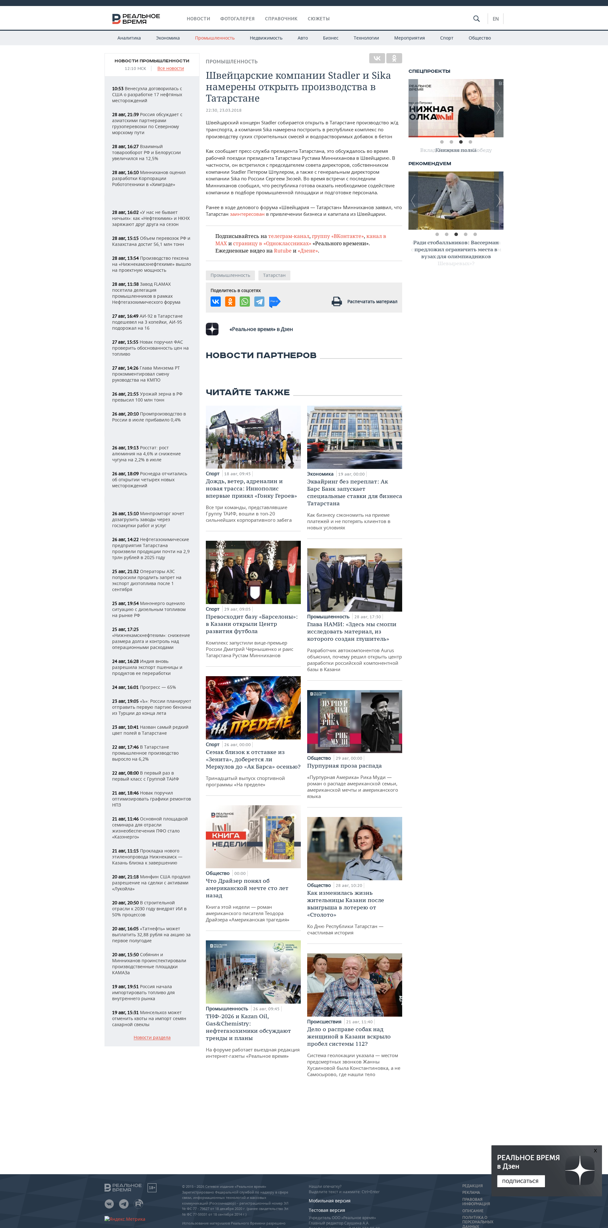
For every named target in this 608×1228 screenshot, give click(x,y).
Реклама (471, 1192)
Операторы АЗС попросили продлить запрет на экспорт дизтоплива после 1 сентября (146, 580)
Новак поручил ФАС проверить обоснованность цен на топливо (150, 348)
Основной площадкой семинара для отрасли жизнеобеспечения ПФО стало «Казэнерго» (150, 828)
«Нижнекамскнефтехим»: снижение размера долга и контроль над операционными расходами (151, 638)
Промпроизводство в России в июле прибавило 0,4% (149, 417)
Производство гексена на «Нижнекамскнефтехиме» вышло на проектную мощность (151, 264)
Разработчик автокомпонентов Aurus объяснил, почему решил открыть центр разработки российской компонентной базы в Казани (354, 646)
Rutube (283, 250)
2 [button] (451, 142)
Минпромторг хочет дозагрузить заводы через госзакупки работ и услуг (148, 519)
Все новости (170, 68)
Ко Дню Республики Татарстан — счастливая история (345, 912)
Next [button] (499, 108)
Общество (480, 38)
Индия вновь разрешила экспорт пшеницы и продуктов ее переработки (147, 667)
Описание (473, 1211)
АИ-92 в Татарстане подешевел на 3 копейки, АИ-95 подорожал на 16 (147, 322)
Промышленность (215, 38)
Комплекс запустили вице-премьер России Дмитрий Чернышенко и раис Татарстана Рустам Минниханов (252, 635)
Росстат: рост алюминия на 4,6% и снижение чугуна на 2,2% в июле (146, 454)
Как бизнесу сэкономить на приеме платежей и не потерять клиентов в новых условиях (354, 504)
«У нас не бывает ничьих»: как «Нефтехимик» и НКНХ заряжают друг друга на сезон (151, 218)
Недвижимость (266, 38)
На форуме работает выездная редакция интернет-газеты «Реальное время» (253, 1036)
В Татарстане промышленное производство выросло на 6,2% (145, 753)
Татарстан (274, 275)
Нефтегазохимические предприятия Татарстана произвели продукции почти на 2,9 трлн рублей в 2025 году (151, 548)
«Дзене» (308, 250)
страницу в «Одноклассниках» (272, 243)
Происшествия (325, 1021)
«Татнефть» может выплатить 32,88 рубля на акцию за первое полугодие (151, 935)
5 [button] (475, 234)
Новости (198, 19)
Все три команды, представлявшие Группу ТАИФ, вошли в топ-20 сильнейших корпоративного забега (251, 500)
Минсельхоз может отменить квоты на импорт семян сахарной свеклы (149, 1018)
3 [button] (461, 142)
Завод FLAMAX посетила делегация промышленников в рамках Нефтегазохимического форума (146, 293)
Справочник (281, 19)
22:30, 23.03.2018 (224, 110)
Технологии (366, 38)
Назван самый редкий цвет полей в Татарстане (150, 730)
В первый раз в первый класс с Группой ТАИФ (145, 776)
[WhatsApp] (245, 301)
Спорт (446, 38)
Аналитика (129, 38)
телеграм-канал (288, 236)
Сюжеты (319, 19)
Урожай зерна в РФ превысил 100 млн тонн (147, 397)
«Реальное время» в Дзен (261, 329)
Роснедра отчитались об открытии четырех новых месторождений (149, 480)
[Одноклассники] (394, 58)
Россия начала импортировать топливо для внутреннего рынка (143, 992)
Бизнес (331, 38)
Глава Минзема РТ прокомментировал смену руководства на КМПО (146, 374)
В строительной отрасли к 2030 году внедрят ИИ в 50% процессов (149, 909)
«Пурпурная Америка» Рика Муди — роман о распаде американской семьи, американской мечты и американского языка (352, 780)
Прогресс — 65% (144, 687)
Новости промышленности (152, 61)
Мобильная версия (330, 1201)
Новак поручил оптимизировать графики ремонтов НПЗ (151, 799)
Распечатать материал (372, 301)
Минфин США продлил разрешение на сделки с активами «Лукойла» (151, 883)
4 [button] (470, 142)
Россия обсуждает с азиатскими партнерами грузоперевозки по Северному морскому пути (147, 123)
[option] (456, 108)
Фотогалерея (237, 19)
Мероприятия (409, 38)
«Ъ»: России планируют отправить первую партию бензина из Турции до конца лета (151, 707)
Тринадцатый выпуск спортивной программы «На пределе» (253, 768)
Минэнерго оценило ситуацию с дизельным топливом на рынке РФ (149, 609)
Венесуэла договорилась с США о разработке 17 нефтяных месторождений (147, 94)
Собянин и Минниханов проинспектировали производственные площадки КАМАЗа (149, 963)
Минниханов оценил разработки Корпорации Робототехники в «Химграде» (149, 178)
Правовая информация (476, 1201)
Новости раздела (152, 1037)
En (496, 19)
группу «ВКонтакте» (338, 236)
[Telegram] (259, 301)
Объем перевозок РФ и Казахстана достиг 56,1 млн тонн (151, 241)
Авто (303, 38)
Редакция (472, 1186)
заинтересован (247, 214)
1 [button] (442, 142)
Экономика (168, 38)
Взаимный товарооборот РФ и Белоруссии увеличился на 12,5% (146, 152)
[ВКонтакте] (377, 58)
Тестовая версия (327, 1210)
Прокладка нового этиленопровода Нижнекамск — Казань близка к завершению (147, 857)
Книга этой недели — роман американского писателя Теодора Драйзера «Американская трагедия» (247, 900)
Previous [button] (413, 108)
